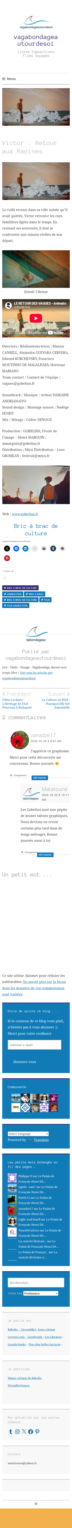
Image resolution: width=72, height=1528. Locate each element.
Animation (14, 594)
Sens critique (46, 1329)
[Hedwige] (53, 1107)
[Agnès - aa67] (15, 1098)
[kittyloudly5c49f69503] (44, 1107)
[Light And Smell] (44, 1098)
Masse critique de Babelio (25, 1378)
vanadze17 (43, 735)
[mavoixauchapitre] (53, 1098)
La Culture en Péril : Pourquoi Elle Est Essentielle (56, 700)
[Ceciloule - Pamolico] (25, 1098)
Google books (17, 1344)
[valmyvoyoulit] (34, 1107)
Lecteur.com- (17, 1337)
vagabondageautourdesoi (36, 40)
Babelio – (14, 1329)
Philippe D (25, 1176)
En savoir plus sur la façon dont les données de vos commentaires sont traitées (34, 987)
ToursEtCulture (28, 1230)
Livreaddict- (29, 1329)
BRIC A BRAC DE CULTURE (22, 588)
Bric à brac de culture (22, 599)
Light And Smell (29, 1219)
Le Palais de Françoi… (33, 1252)
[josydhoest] (34, 1098)
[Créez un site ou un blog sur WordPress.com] (36, 1504)
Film (47, 599)
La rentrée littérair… (32, 1241)
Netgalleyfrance (19, 1385)
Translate (41, 1139)
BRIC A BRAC (36, 594)
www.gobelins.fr (25, 514)
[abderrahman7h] (25, 1107)
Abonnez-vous (24, 1061)
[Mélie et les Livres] (15, 1107)
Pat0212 (24, 1198)
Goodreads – (36, 1337)
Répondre (39, 777)
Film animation (17, 605)
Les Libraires (53, 1337)
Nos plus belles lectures (44, 1344)
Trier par (15, 1293)
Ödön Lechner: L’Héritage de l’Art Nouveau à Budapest (17, 700)
